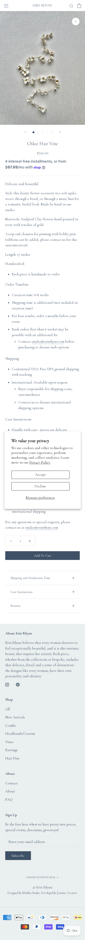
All (7, 709)
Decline (40, 486)
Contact (11, 783)
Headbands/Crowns (20, 733)
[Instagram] (7, 684)
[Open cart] (79, 5)
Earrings (11, 750)
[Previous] (25, 132)
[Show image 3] (43, 132)
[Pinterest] (18, 684)
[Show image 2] (38, 132)
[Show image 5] (52, 132)
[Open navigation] (6, 5)
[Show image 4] (47, 132)
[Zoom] (76, 21)
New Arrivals (15, 717)
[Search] (71, 5)
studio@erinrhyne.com (48, 341)
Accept (40, 474)
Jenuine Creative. (67, 893)
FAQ (9, 799)
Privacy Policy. (40, 462)
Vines (9, 742)
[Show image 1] (33, 132)
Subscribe (18, 856)
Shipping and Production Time (30, 578)
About (10, 791)
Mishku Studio (31, 893)
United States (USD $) (40, 877)
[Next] (60, 132)
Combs (10, 725)
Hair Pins (12, 758)
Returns (15, 606)
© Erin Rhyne (43, 887)
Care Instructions (21, 592)
